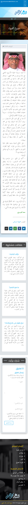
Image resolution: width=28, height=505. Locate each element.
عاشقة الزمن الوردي (18, 472)
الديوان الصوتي (19, 462)
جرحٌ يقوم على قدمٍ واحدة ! (20, 319)
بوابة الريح (21, 479)
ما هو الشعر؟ (23, 284)
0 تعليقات (3, 32)
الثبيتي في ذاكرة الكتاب (12, 32)
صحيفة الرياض (17, 221)
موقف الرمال (20, 482)
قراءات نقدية (19, 450)
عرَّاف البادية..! (22, 251)
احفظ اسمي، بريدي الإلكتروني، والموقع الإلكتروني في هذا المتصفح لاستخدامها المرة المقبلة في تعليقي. (15, 416)
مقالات (21, 453)
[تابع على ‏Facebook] (25, 2)
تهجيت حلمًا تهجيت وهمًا (17, 475)
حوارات (21, 456)
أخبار (21, 459)
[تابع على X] (25, 5)
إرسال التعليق (9, 423)
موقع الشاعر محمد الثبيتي (7, 503)
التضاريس (20, 485)
